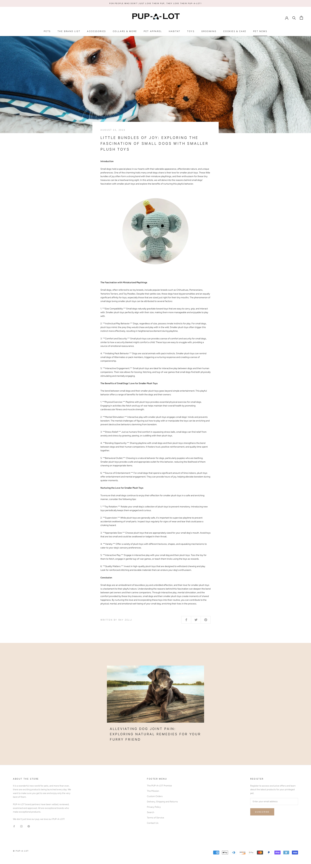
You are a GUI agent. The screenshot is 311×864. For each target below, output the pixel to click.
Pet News (260, 31)
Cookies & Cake (234, 31)
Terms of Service (155, 817)
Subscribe (262, 812)
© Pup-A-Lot (21, 851)
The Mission (153, 791)
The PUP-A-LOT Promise (159, 785)
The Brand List (69, 31)
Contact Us (152, 823)
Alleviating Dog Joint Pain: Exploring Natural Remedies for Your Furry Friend (155, 734)
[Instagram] (21, 826)
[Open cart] (301, 18)
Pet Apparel (153, 31)
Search (150, 812)
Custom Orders (155, 796)
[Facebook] (14, 826)
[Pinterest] (29, 826)
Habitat (174, 31)
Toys (190, 31)
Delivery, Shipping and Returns (162, 801)
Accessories (96, 31)
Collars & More (125, 31)
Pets (47, 31)
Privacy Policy (154, 807)
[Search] (294, 17)
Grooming (209, 31)
